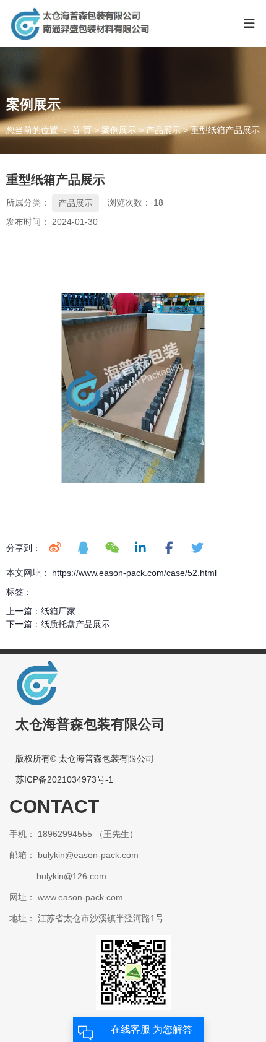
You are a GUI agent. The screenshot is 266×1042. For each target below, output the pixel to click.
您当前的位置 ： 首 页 (50, 131)
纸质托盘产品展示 (75, 624)
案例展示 (118, 131)
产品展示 (163, 131)
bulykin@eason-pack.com (88, 855)
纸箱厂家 (58, 611)
